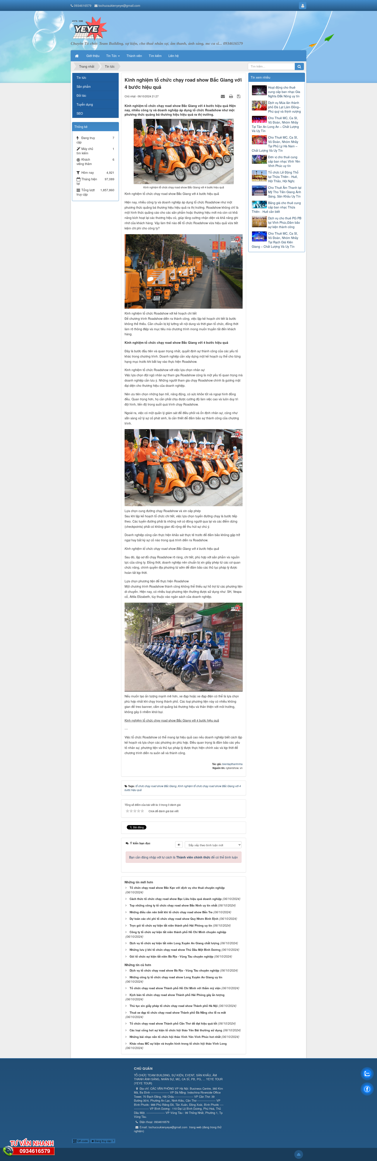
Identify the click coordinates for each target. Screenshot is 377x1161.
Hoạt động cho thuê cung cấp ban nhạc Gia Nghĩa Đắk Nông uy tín (284, 91)
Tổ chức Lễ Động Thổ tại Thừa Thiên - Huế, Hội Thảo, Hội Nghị (283, 176)
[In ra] (231, 96)
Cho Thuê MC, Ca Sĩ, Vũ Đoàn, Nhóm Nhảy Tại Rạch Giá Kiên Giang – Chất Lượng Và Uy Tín (275, 240)
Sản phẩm (84, 86)
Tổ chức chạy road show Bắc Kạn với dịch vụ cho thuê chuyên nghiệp (177, 888)
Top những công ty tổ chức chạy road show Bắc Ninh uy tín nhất (173, 905)
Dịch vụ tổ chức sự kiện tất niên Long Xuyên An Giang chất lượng (174, 943)
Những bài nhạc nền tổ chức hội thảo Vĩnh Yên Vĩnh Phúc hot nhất (175, 1037)
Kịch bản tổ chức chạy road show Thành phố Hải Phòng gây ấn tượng (177, 995)
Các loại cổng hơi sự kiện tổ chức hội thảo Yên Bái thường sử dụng (176, 1030)
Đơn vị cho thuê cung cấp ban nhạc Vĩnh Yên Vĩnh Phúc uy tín (284, 161)
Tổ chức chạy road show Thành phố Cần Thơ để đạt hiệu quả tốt (173, 1023)
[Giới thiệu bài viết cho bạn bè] (223, 96)
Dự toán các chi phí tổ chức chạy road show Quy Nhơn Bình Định (174, 919)
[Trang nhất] (77, 55)
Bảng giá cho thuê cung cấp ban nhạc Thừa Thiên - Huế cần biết (276, 207)
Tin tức (81, 77)
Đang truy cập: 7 (104, 1141)
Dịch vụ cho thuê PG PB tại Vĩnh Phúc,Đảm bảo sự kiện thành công (284, 222)
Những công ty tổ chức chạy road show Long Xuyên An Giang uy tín (176, 977)
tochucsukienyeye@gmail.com (119, 5)
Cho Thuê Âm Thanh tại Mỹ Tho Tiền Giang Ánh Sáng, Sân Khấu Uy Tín (284, 191)
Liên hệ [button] (173, 55)
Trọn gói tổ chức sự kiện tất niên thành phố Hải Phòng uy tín (171, 925)
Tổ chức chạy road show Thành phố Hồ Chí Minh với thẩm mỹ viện (175, 988)
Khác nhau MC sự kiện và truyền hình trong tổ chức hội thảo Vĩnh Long (178, 1043)
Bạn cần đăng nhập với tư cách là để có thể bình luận (183, 857)
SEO (80, 113)
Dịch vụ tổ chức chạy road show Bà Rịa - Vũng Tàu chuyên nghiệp (174, 970)
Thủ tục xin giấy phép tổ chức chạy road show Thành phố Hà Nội (174, 1006)
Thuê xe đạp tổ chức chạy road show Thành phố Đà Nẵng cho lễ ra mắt (178, 1012)
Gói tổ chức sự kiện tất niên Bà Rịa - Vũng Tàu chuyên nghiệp (171, 956)
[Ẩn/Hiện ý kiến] (179, 844)
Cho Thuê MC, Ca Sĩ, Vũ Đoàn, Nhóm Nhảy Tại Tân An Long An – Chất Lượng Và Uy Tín (275, 124)
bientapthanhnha (232, 764)
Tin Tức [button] (112, 55)
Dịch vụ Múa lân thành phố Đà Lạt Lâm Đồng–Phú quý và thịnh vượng (284, 107)
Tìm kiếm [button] (155, 55)
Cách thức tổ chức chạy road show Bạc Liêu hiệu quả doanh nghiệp (176, 899)
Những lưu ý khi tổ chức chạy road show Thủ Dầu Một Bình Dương (175, 950)
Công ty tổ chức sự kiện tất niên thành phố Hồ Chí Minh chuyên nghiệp (178, 932)
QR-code (82, 1141)
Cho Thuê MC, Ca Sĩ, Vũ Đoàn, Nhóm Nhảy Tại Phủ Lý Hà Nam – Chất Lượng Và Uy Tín (275, 144)
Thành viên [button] (134, 55)
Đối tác (81, 95)
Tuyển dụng (85, 104)
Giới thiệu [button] (92, 55)
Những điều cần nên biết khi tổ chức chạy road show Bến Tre (171, 912)
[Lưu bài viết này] (239, 96)
